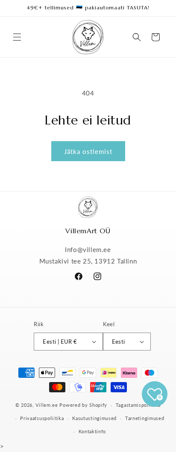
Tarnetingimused (144, 418)
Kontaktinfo (92, 431)
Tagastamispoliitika (138, 405)
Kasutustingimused (94, 418)
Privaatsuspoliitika (42, 418)
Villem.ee (47, 405)
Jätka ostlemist (88, 151)
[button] (17, 37)
